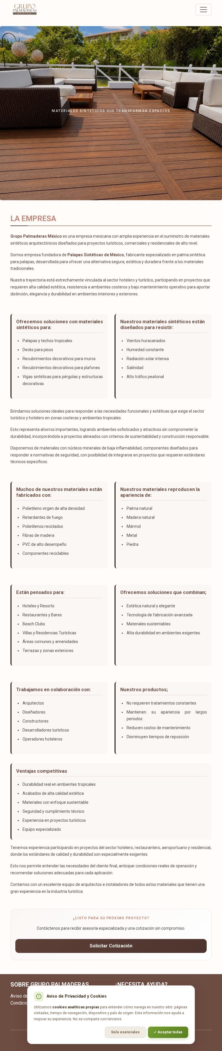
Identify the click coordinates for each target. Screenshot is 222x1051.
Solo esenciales (125, 1032)
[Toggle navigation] (203, 9)
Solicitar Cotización (111, 946)
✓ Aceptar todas (168, 1032)
